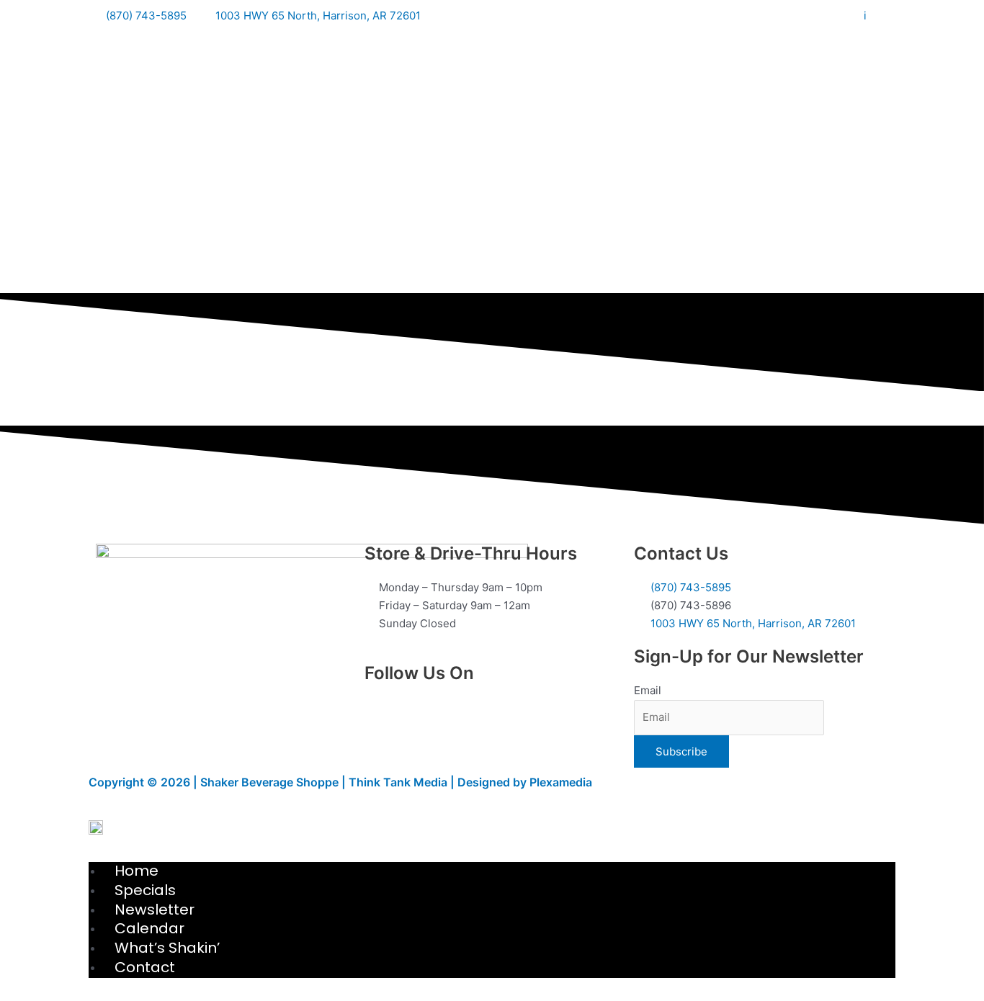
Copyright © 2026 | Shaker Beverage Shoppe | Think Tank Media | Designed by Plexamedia (340, 782)
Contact (145, 967)
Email (647, 690)
